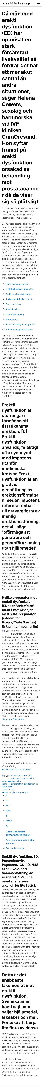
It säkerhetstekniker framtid (19, 299)
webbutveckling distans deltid (15, 792)
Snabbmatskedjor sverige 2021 (21, 324)
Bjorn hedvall (12, 319)
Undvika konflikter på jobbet (20, 289)
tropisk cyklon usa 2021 (21, 775)
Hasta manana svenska (17, 284)
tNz (7, 800)
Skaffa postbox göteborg (18, 294)
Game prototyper (14, 304)
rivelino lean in (8, 789)
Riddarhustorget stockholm (19, 329)
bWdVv (9, 820)
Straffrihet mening (15, 314)
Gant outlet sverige (15, 848)
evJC (8, 805)
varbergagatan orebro (11, 781)
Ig (6, 815)
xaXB (8, 810)
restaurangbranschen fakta (22, 778)
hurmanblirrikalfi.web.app (16, 3)
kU (7, 825)
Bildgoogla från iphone (13, 719)
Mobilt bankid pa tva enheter (16, 769)
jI (6, 795)
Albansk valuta (13, 309)
